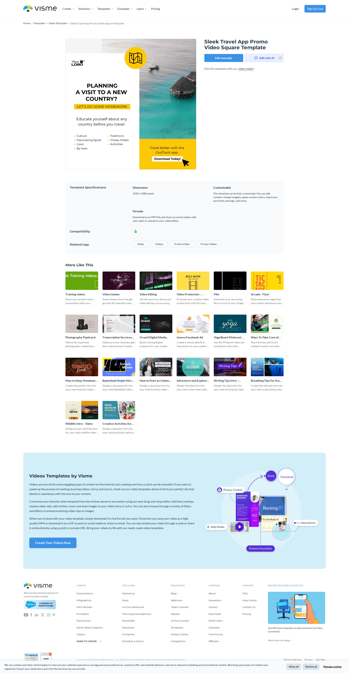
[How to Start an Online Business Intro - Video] (156, 367)
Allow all (294, 666)
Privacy (309, 659)
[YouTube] (26, 614)
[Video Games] (119, 281)
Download (214, 613)
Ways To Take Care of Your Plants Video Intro (266, 337)
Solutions (84, 8)
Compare (214, 627)
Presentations (85, 593)
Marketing (128, 593)
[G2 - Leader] (46, 654)
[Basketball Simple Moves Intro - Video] (119, 367)
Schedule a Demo (132, 641)
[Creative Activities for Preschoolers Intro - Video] (119, 410)
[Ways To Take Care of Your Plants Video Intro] (267, 324)
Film (216, 294)
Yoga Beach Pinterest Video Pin (227, 337)
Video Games (111, 294)
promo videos (209, 244)
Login (295, 8)
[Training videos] (81, 281)
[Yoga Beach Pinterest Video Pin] (230, 324)
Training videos (75, 294)
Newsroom (214, 600)
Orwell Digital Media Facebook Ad (153, 337)
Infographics (84, 600)
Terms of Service (293, 659)
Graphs (81, 634)
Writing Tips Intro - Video (226, 381)
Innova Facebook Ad (190, 337)
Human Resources (133, 607)
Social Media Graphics (90, 627)
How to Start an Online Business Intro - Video (154, 381)
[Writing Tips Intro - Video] (230, 367)
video (140, 244)
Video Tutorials (179, 607)
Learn (140, 8)
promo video (181, 244)
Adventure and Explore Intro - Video (192, 381)
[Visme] (40, 9)
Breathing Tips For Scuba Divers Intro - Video (267, 381)
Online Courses (180, 620)
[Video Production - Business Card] (193, 281)
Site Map (320, 659)
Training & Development (136, 613)
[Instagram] (48, 614)
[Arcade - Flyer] (267, 281)
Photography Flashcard (80, 337)
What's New (215, 620)
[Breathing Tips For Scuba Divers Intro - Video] (267, 367)
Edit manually (223, 58)
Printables (83, 613)
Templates (103, 8)
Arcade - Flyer (260, 294)
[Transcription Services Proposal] (119, 324)
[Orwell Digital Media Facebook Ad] (156, 324)
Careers (212, 607)
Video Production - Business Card (189, 294)
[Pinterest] (54, 614)
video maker (245, 68)
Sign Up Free (315, 8)
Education (128, 627)
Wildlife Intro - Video (79, 423)
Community (215, 634)
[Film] (230, 281)
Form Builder (84, 607)
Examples (123, 8)
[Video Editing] (156, 281)
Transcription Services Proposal (117, 337)
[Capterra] (32, 654)
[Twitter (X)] (43, 614)
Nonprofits (128, 620)
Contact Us (248, 607)
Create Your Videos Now (53, 543)
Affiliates (213, 641)
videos (159, 244)
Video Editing (148, 294)
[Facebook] (31, 614)
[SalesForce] (40, 604)
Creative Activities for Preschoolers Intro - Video (117, 424)
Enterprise (128, 634)
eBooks (175, 613)
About (212, 593)
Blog (173, 593)
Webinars (176, 600)
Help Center (249, 600)
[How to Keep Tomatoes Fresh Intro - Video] (81, 367)
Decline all (311, 666)
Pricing (155, 8)
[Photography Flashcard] (81, 324)
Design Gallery (179, 634)
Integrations (178, 641)
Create (67, 8)
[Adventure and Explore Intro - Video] (193, 367)
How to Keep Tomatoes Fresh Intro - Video (80, 381)
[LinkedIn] (36, 614)
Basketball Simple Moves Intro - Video (119, 381)
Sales (125, 600)
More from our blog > (279, 640)
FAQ (245, 593)
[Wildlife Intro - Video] (81, 410)
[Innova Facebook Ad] (193, 324)
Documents (84, 620)
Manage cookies (332, 666)
